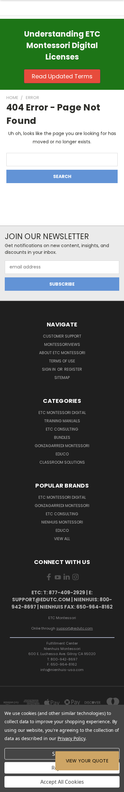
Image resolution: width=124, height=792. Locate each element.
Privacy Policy (71, 738)
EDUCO (62, 530)
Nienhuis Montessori (62, 522)
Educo (62, 454)
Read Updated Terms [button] (62, 76)
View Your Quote (87, 761)
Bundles (62, 437)
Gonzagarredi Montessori (62, 445)
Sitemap (62, 377)
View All (62, 538)
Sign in (49, 369)
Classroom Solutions (62, 462)
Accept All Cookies (62, 781)
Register (73, 369)
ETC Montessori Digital (62, 412)
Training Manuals (62, 421)
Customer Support (62, 336)
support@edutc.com (74, 628)
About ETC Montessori (62, 352)
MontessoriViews (62, 344)
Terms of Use (62, 361)
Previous (9, 785)
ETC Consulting (62, 429)
